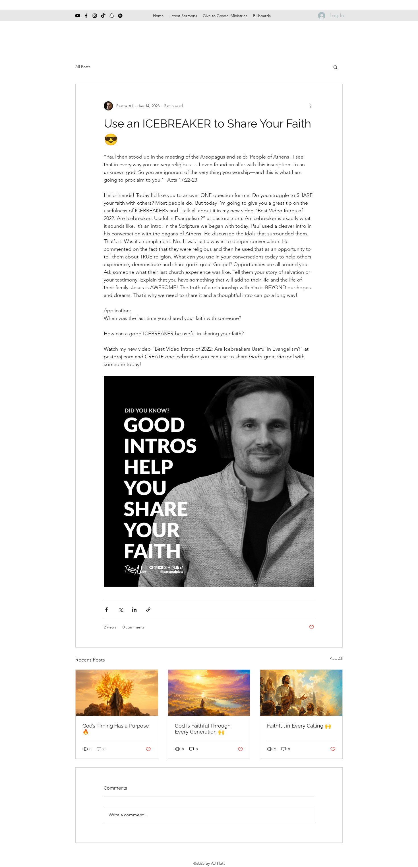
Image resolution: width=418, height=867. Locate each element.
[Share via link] (148, 609)
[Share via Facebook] (106, 609)
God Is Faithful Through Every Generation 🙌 (203, 729)
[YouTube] (77, 16)
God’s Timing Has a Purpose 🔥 (115, 729)
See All (336, 658)
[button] (335, 67)
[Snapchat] (112, 16)
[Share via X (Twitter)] (120, 609)
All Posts (82, 66)
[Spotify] (120, 16)
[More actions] (310, 105)
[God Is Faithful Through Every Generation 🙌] (209, 693)
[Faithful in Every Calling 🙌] (301, 693)
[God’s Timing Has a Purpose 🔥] (117, 693)
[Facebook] (86, 16)
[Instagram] (95, 16)
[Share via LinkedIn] (134, 609)
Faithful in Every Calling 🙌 (299, 726)
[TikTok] (103, 16)
